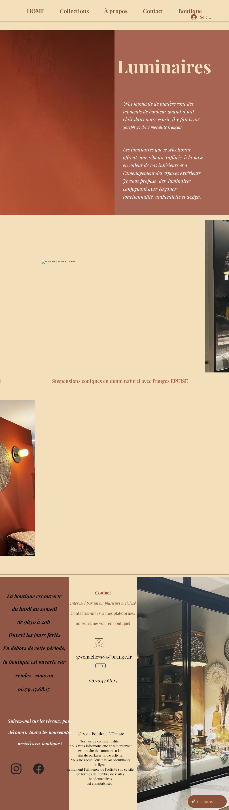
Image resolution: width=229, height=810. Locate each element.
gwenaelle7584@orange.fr (104, 656)
